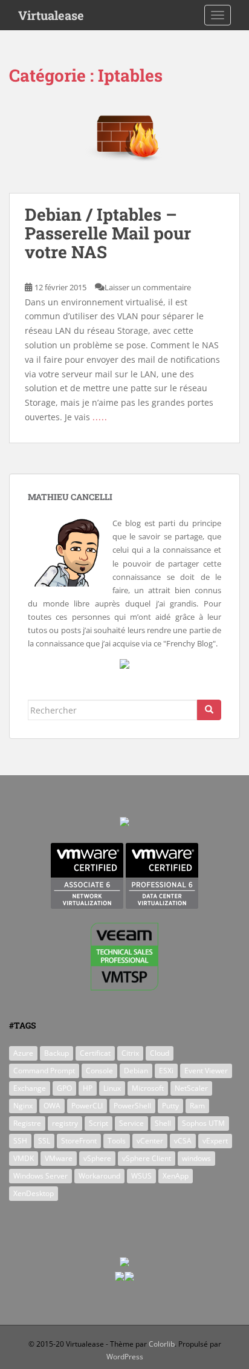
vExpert (215, 1141)
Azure (23, 1053)
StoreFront (79, 1141)
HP (87, 1088)
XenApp (176, 1176)
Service (131, 1123)
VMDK (23, 1158)
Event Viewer (206, 1070)
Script (98, 1123)
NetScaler (191, 1088)
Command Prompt (44, 1070)
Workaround (99, 1176)
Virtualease (51, 15)
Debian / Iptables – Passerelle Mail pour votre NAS (108, 233)
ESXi (166, 1070)
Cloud (159, 1053)
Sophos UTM (203, 1123)
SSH (20, 1141)
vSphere (97, 1158)
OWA (52, 1106)
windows (196, 1158)
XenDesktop (33, 1193)
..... (100, 417)
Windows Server (40, 1176)
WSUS (141, 1176)
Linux (112, 1088)
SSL (44, 1141)
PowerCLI (87, 1106)
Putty (170, 1106)
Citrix (130, 1053)
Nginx (23, 1106)
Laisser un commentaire (148, 287)
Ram (197, 1106)
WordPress (124, 1356)
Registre (27, 1123)
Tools (117, 1141)
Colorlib (162, 1344)
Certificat (95, 1053)
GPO (64, 1088)
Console (99, 1070)
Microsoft (148, 1088)
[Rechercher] (209, 710)
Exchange (29, 1088)
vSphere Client (146, 1158)
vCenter (150, 1141)
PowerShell (132, 1106)
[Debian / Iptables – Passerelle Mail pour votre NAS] (124, 145)
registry (65, 1123)
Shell (163, 1123)
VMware (59, 1158)
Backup (56, 1053)
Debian (136, 1070)
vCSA (183, 1141)
